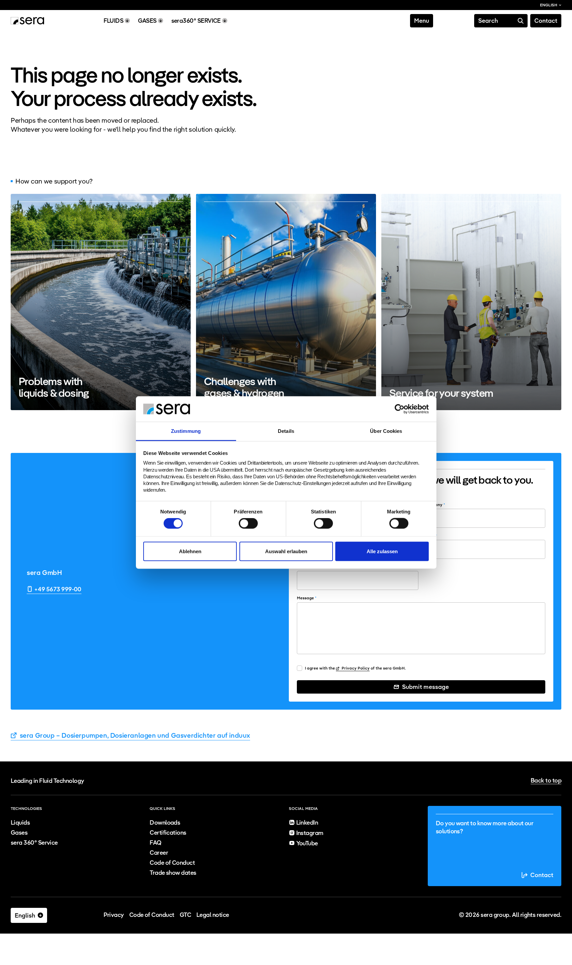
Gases (19, 832)
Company (434, 504)
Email (430, 535)
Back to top (546, 780)
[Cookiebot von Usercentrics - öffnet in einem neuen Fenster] (399, 409)
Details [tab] (286, 431)
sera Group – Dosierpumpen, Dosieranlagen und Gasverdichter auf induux (134, 735)
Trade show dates (173, 872)
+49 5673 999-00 (57, 589)
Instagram (310, 833)
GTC (185, 915)
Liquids (20, 822)
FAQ (155, 842)
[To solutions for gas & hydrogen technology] (286, 302)
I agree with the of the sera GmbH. (355, 668)
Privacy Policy (355, 668)
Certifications (168, 832)
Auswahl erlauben (286, 551)
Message (307, 597)
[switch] (248, 523)
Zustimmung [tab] (186, 431)
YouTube (307, 843)
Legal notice (212, 915)
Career (159, 852)
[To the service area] (471, 302)
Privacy (114, 915)
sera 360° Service (34, 842)
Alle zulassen (382, 551)
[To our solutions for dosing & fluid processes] (101, 302)
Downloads (165, 822)
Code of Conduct (172, 862)
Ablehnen (190, 551)
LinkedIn (307, 822)
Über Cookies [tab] (386, 431)
